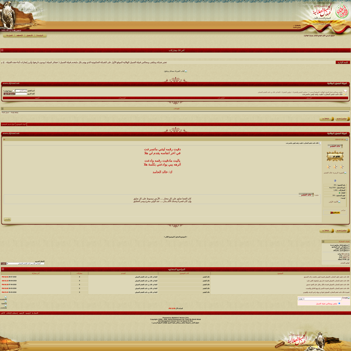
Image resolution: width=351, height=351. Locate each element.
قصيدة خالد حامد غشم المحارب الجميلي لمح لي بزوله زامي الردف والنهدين (326, 292)
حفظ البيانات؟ (7, 91)
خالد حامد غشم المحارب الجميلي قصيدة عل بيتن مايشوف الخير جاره (328, 280)
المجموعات (121, 98)
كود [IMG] (346, 257)
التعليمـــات (221, 98)
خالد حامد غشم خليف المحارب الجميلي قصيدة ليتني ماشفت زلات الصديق (326, 277)
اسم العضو (31, 90)
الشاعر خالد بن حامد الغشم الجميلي (269, 92)
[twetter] (3, 304)
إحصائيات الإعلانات (12, 313)
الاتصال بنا (35, 313)
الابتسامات (346, 256)
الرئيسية (28, 313)
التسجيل (309, 98)
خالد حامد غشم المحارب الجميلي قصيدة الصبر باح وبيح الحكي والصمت (327, 288)
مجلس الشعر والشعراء (300, 92)
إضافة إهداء (14, 112)
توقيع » (316, 195)
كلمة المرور (31, 93)
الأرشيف (21, 313)
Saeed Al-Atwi (188, 321)
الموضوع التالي (169, 237)
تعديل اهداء (5, 112)
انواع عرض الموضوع (8, 124)
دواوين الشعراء (286, 92)
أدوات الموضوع (21, 124)
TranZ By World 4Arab (193, 319)
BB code (345, 254)
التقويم (37, 98)
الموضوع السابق (181, 237)
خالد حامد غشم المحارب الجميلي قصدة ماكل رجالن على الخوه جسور (327, 284)
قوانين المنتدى (345, 263)
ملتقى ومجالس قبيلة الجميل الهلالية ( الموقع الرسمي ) (325, 92)
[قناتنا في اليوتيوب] (3, 308)
